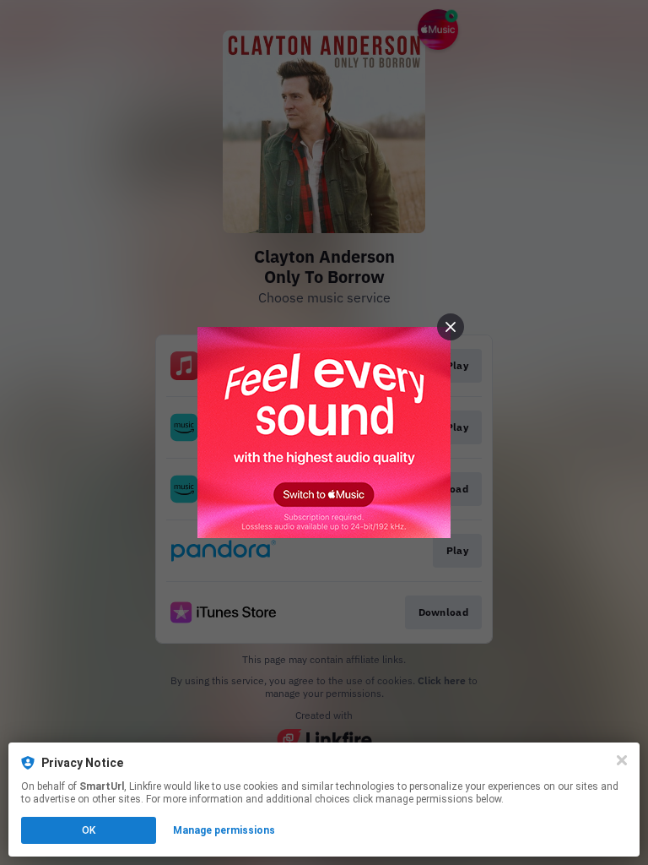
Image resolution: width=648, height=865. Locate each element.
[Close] (621, 760)
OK (88, 830)
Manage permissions (224, 830)
